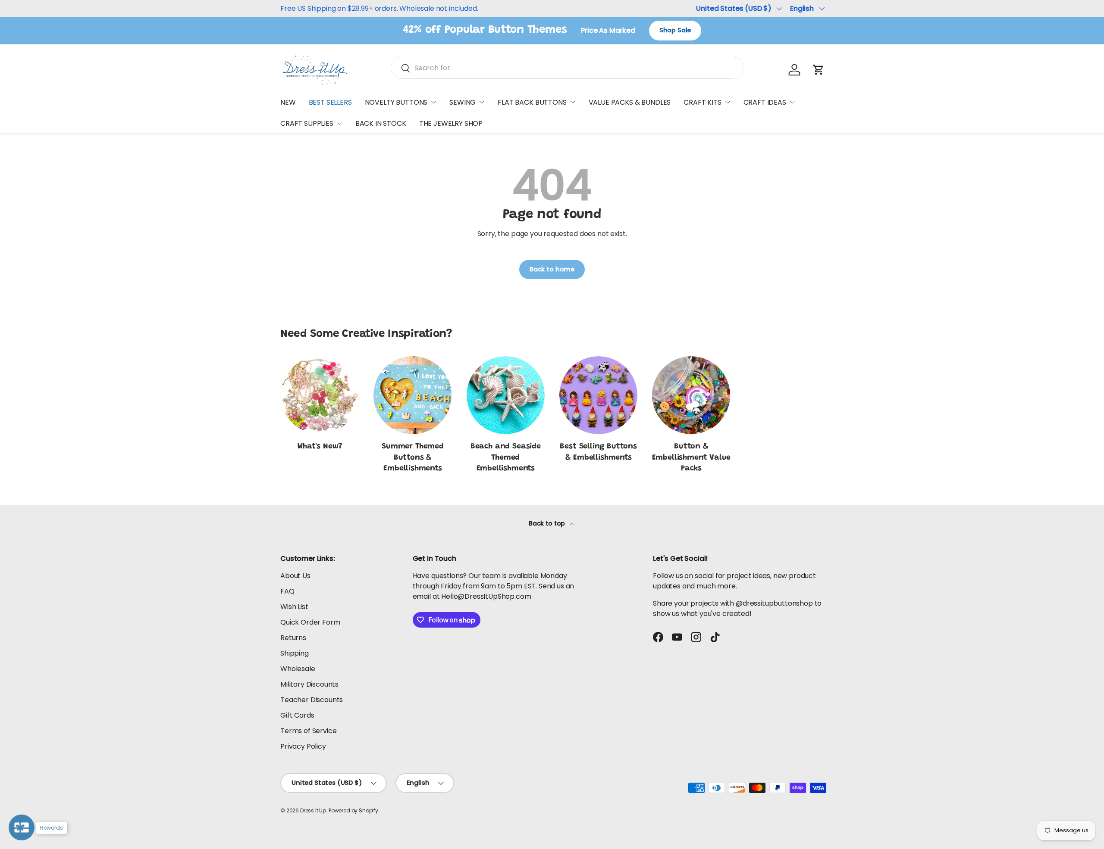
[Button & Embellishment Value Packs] (691, 395)
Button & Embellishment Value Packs (691, 457)
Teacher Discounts (311, 700)
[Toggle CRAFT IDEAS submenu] (792, 102)
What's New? (320, 447)
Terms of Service (308, 731)
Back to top (548, 523)
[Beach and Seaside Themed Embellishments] (506, 395)
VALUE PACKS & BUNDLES (630, 102)
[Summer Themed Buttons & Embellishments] (412, 395)
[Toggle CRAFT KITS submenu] (727, 102)
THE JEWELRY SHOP (451, 123)
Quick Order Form (310, 622)
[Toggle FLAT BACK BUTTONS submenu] (573, 102)
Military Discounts (309, 684)
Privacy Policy (303, 746)
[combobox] (567, 67)
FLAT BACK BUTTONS (532, 102)
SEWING (462, 102)
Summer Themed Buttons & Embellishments (413, 457)
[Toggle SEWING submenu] (482, 102)
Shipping (294, 653)
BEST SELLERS (330, 102)
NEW (288, 102)
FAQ (287, 591)
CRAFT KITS (702, 102)
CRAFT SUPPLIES (306, 123)
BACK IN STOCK (380, 123)
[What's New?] (320, 395)
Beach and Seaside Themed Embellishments (505, 457)
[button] (818, 69)
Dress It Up (313, 810)
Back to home (552, 269)
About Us (295, 576)
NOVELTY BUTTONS (396, 102)
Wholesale (297, 669)
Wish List (294, 607)
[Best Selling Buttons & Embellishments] (598, 395)
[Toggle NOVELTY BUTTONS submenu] (433, 102)
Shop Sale (675, 30)
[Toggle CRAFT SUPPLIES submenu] (339, 123)
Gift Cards (297, 715)
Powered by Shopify (353, 810)
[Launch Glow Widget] (21, 827)
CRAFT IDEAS (764, 102)
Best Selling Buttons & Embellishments (598, 452)
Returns (293, 638)
